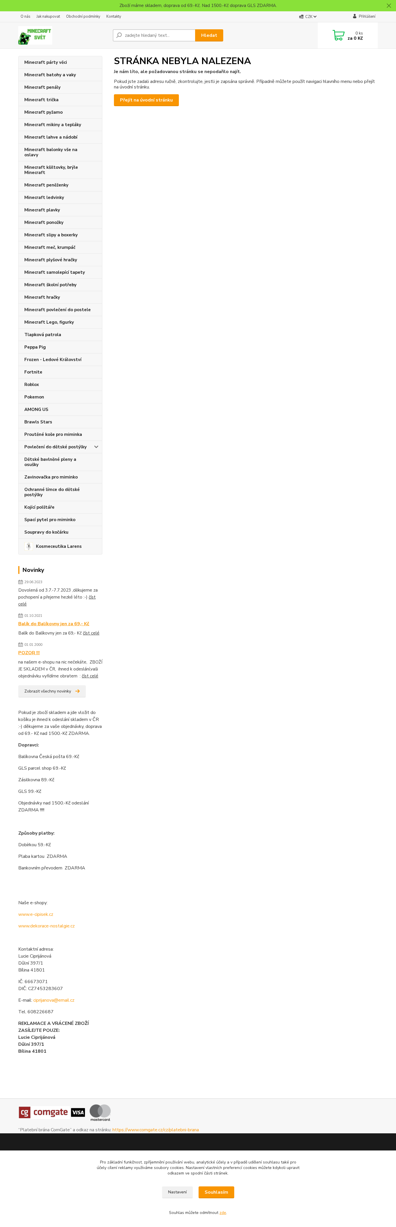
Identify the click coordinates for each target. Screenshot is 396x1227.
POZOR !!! (29, 653)
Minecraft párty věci (45, 62)
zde (222, 1212)
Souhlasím (216, 1192)
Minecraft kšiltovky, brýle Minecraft (51, 169)
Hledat (209, 35)
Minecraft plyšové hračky (50, 260)
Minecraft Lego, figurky (49, 322)
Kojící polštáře (39, 507)
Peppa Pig (35, 347)
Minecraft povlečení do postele (57, 310)
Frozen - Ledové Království (52, 360)
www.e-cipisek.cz (35, 914)
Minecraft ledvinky (44, 197)
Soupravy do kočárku (46, 532)
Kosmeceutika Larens (59, 546)
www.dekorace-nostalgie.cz (46, 926)
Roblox (31, 384)
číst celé (91, 633)
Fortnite (33, 372)
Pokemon (34, 397)
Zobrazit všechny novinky (47, 691)
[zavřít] (388, 6)
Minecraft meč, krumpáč (49, 247)
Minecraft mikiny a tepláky (52, 125)
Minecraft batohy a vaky (50, 75)
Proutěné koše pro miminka (53, 434)
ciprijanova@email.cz (54, 1000)
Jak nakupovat (48, 16)
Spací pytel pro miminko (49, 520)
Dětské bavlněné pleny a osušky (50, 461)
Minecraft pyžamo (43, 112)
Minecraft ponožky (43, 222)
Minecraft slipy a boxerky (51, 235)
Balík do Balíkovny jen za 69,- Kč (53, 624)
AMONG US (36, 409)
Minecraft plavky (42, 210)
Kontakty (113, 16)
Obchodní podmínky (83, 16)
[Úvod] (63, 35)
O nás (25, 16)
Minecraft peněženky (46, 185)
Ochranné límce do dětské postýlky (52, 492)
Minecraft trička (41, 100)
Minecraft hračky (42, 297)
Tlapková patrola (42, 335)
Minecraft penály (42, 87)
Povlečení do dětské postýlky (55, 447)
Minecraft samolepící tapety (54, 272)
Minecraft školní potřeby (50, 285)
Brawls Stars (38, 422)
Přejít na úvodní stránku (146, 100)
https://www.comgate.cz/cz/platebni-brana (155, 1130)
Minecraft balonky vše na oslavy (50, 152)
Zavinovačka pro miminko (51, 477)
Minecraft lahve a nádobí (50, 137)
